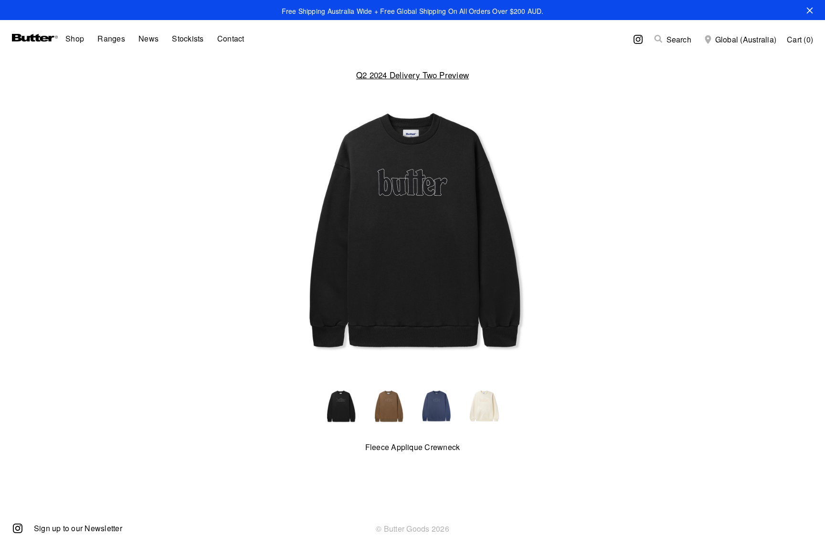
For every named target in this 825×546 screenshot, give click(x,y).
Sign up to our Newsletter (78, 528)
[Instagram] (17, 527)
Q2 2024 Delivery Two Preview (412, 75)
